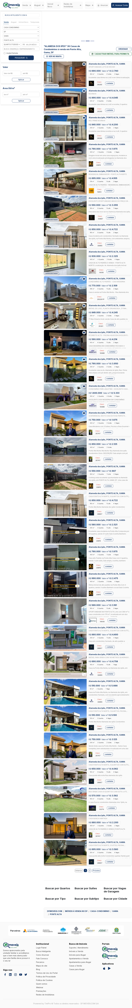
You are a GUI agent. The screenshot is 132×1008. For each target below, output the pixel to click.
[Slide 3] (92, 40)
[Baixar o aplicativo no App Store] (104, 968)
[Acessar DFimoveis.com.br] (110, 949)
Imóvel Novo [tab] (23, 22)
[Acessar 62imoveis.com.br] (110, 956)
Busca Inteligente (43, 951)
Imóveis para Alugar (77, 955)
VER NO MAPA (55, 56)
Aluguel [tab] (13, 22)
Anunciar (104, 5)
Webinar (39, 987)
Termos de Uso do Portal (46, 973)
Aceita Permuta (12, 53)
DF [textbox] (5, 32)
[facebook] (5, 975)
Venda (25, 5)
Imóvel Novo (50, 5)
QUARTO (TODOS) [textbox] (11, 44)
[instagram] (15, 975)
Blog (38, 969)
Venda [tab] (6, 22)
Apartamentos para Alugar (80, 962)
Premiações (41, 991)
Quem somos (41, 984)
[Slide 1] (83, 40)
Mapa (87, 5)
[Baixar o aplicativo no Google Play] (109, 968)
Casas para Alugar (77, 969)
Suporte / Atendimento (78, 948)
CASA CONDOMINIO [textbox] (11, 27)
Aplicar (21, 79)
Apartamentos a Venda (78, 958)
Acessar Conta (121, 5)
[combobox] (21, 27)
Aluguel (37, 5)
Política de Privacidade (46, 976)
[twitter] (26, 975)
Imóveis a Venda (76, 951)
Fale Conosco (42, 958)
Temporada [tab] (34, 22)
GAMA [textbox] (6, 36)
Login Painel (41, 948)
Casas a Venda (75, 966)
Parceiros (40, 962)
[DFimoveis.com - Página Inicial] (11, 5)
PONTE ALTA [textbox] (9, 40)
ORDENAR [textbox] (123, 49)
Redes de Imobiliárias (68, 5)
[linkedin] (10, 975)
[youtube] (21, 975)
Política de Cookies (44, 980)
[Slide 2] (88, 40)
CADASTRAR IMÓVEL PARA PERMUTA (111, 54)
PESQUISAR (20, 58)
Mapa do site (41, 966)
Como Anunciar (42, 955)
